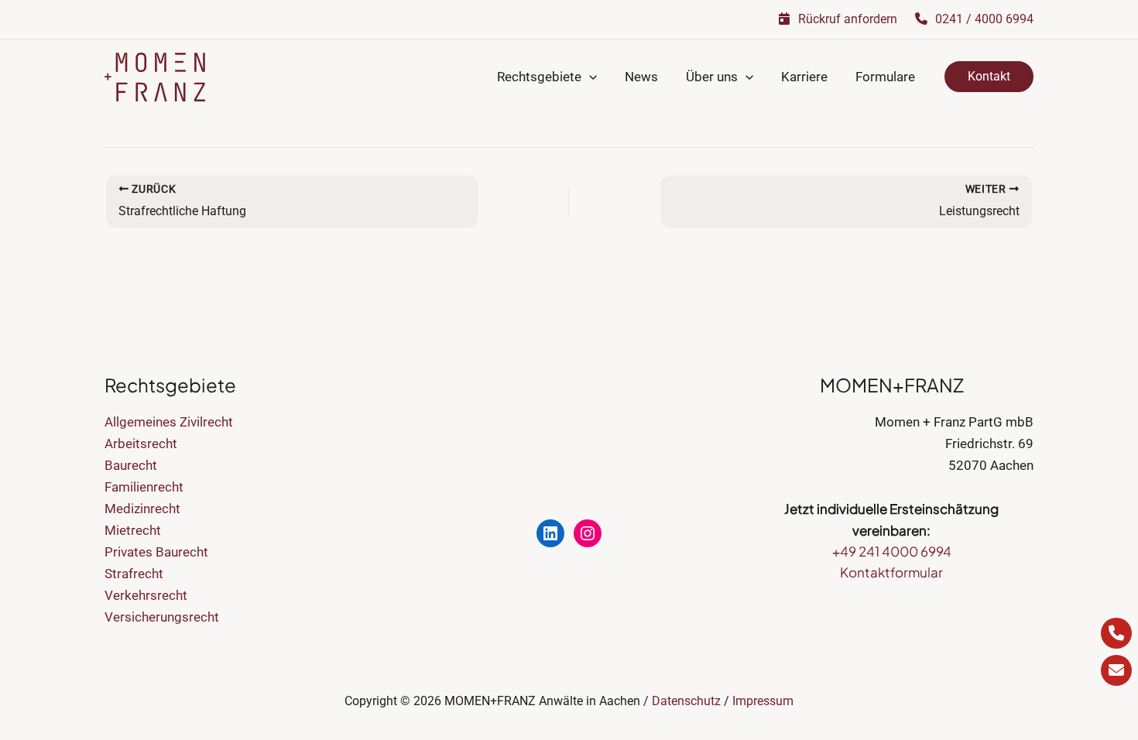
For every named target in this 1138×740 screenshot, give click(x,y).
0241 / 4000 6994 (982, 19)
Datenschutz (686, 701)
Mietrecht (133, 530)
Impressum (763, 701)
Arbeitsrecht (141, 443)
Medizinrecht (142, 508)
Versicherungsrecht (162, 617)
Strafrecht (134, 573)
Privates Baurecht (156, 552)
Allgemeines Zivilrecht (169, 422)
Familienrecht (144, 487)
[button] (589, 77)
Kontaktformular (891, 572)
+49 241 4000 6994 (891, 551)
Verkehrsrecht (146, 595)
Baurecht (131, 465)
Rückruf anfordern (846, 19)
